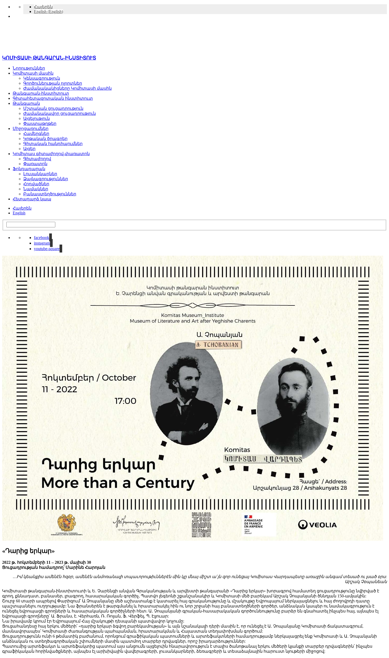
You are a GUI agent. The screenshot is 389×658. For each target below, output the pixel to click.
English (19, 213)
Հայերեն (22, 208)
